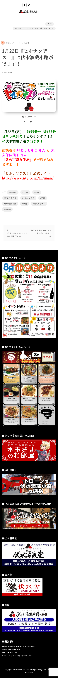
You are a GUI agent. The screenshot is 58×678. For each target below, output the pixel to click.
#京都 (42, 198)
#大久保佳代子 (39, 204)
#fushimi (12, 192)
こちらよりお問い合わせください (21, 655)
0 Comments (30, 116)
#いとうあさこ (10, 198)
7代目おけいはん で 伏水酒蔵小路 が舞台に (17, 235)
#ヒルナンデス (28, 198)
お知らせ (9, 43)
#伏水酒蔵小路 (10, 204)
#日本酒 (7, 209)
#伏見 (24, 204)
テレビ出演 (24, 43)
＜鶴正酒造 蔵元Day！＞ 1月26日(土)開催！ (40, 232)
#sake (36, 192)
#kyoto (25, 192)
